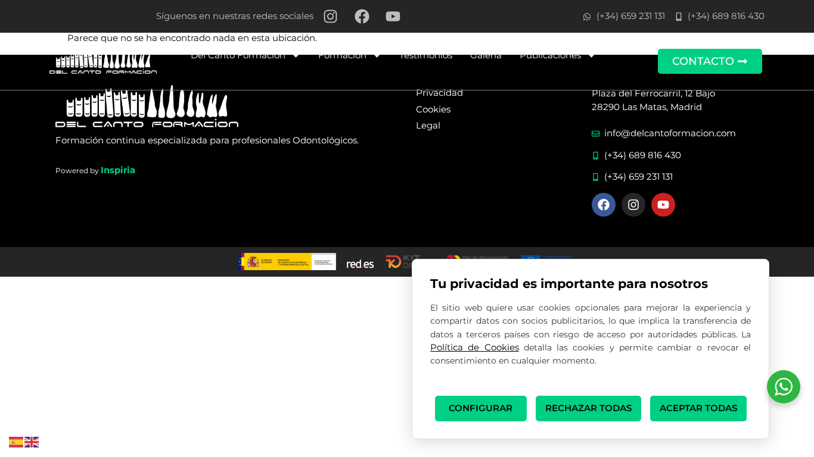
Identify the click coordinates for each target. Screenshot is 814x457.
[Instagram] (633, 205)
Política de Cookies (474, 347)
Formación (342, 55)
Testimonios (425, 55)
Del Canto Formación (238, 55)
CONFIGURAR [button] (480, 408)
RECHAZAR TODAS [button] (588, 408)
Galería (486, 55)
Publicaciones (550, 55)
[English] (32, 441)
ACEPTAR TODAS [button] (698, 408)
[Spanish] (16, 441)
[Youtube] (663, 205)
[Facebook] (604, 205)
